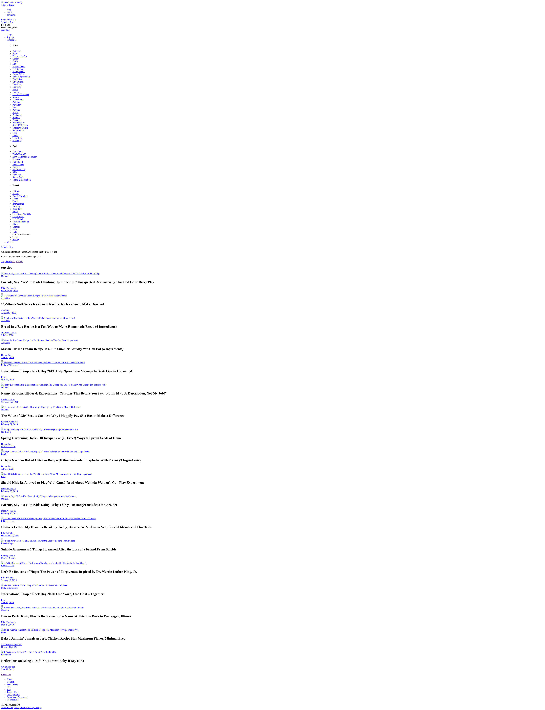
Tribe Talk (17, 138)
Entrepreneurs (18, 71)
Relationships (18, 122)
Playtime (16, 110)
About (15, 224)
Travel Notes (18, 216)
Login (4, 19)
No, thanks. (17, 261)
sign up (4, 5)
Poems (15, 112)
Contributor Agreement (17, 697)
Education (17, 159)
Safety (15, 211)
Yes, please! (6, 261)
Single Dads (17, 177)
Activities (16, 51)
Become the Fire (19, 56)
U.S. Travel (17, 219)
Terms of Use (13, 692)
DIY (14, 64)
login (11, 5)
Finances (16, 167)
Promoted (16, 120)
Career (15, 59)
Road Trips (17, 209)
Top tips (10, 37)
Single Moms (18, 130)
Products (16, 117)
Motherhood (18, 99)
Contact (15, 227)
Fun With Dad (18, 169)
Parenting (16, 105)
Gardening (17, 79)
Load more (6, 674)
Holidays (16, 87)
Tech (14, 133)
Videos (10, 242)
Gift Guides (17, 82)
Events (15, 193)
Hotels (15, 201)
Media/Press (12, 684)
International (18, 204)
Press (14, 229)
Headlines (16, 84)
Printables (16, 115)
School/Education (20, 125)
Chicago (16, 191)
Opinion (16, 102)
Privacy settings (34, 707)
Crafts (15, 61)
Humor (15, 92)
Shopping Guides (20, 128)
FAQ (9, 687)
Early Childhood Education (24, 157)
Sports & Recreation (21, 180)
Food (3, 454)
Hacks (15, 198)
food (9, 10)
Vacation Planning (20, 221)
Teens (15, 135)
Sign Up (12, 19)
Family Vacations (20, 196)
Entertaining (17, 69)
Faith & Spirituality (21, 76)
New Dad (16, 174)
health (9, 12)
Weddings (16, 140)
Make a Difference (20, 94)
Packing (16, 206)
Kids (14, 172)
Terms (15, 237)
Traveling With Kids (21, 214)
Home (9, 35)
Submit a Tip (7, 22)
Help (14, 232)
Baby (14, 53)
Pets (14, 107)
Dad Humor (17, 151)
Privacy (15, 239)
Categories (11, 40)
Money (15, 97)
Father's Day (18, 164)
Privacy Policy (13, 694)
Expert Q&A (18, 74)
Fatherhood (17, 162)
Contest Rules (13, 699)
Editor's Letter (18, 66)
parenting (11, 15)
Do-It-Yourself (19, 154)
